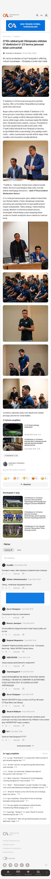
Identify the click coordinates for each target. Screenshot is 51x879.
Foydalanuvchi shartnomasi (12, 848)
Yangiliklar (16, 36)
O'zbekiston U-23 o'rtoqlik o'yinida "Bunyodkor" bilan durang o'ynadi (34, 528)
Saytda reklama (8, 852)
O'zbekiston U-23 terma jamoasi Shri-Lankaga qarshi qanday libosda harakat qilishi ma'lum (35, 442)
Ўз (41, 15)
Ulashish (27, 484)
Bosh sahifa (7, 36)
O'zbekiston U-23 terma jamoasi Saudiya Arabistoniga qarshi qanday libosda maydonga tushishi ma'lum (35, 515)
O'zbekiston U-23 (11, 455)
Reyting (7, 550)
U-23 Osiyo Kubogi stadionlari (31, 426)
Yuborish (16, 574)
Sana (19, 550)
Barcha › (45, 753)
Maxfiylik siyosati (9, 844)
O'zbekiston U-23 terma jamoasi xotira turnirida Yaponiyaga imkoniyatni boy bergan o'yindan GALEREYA (35, 500)
